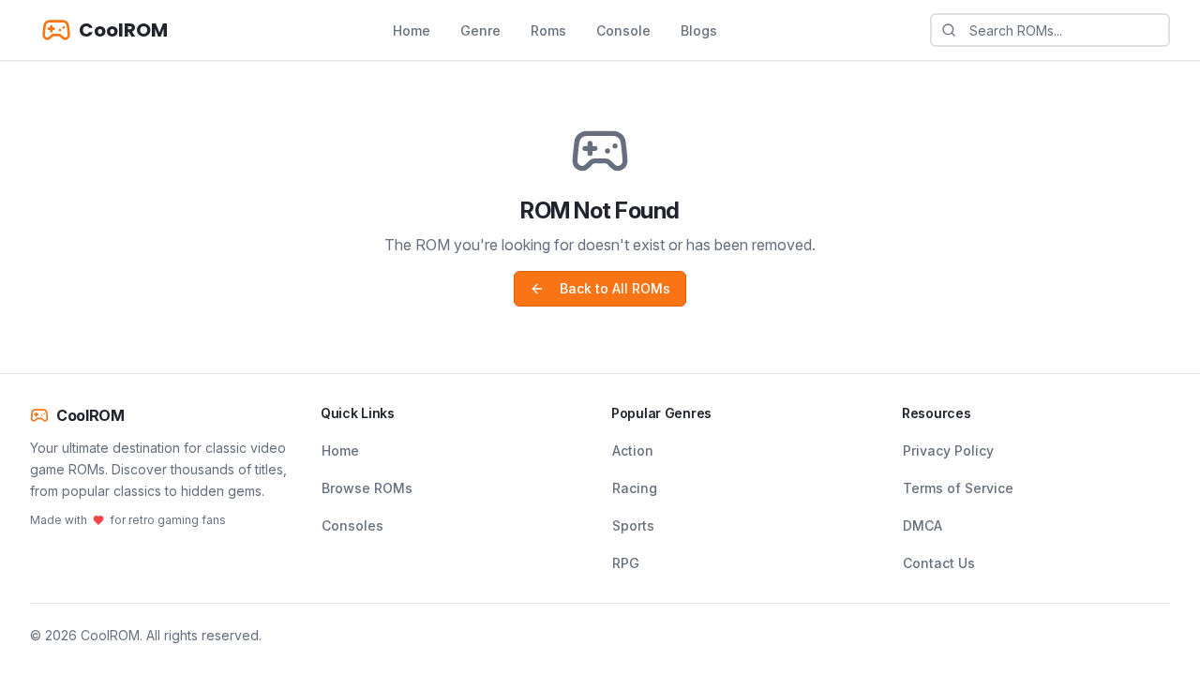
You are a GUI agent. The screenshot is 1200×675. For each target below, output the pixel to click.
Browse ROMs (367, 488)
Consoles (352, 525)
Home (411, 30)
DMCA (922, 525)
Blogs (699, 30)
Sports (633, 525)
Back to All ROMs (615, 288)
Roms (548, 30)
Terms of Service (958, 488)
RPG (625, 563)
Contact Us (939, 563)
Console (623, 30)
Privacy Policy (948, 450)
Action (632, 450)
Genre (480, 30)
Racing (634, 488)
